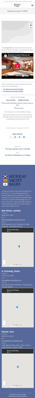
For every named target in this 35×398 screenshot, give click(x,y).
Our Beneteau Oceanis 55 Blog (13, 91)
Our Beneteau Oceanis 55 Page (13, 89)
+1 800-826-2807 (9, 1)
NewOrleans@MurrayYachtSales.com (13, 220)
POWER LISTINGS (23, 100)
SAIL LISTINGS (10, 100)
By (11, 128)
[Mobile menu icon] (32, 5)
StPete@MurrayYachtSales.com (11, 280)
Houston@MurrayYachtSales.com (12, 341)
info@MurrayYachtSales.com (25, 1)
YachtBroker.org (13, 396)
